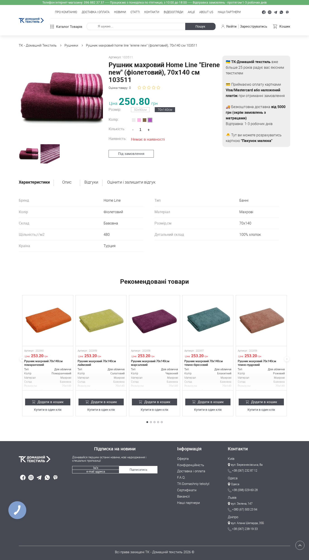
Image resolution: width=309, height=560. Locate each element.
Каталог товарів (69, 26)
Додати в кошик (51, 401)
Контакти (151, 12)
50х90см (140, 109)
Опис (66, 182)
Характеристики (34, 182)
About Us (206, 12)
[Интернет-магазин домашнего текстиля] (43, 459)
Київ (231, 459)
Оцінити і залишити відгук (131, 182)
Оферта (183, 459)
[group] (61, 98)
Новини (120, 12)
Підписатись (138, 470)
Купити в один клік (48, 410)
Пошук (200, 26)
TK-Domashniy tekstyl (193, 484)
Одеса (233, 478)
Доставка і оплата (95, 12)
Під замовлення (131, 153)
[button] (147, 422)
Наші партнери (229, 12)
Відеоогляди (173, 12)
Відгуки (91, 182)
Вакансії (183, 496)
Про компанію (66, 12)
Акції (191, 12)
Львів (232, 498)
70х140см (165, 109)
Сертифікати (186, 490)
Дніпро (233, 517)
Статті (135, 12)
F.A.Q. (181, 477)
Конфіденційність (190, 465)
